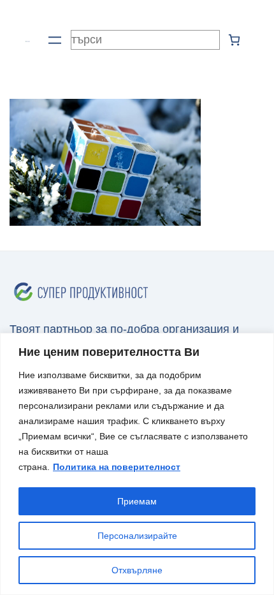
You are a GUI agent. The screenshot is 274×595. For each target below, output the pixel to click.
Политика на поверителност (116, 467)
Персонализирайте (137, 536)
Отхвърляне (137, 570)
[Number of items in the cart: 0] (234, 40)
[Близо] (260, 343)
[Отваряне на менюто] (54, 40)
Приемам (137, 501)
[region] (137, 464)
